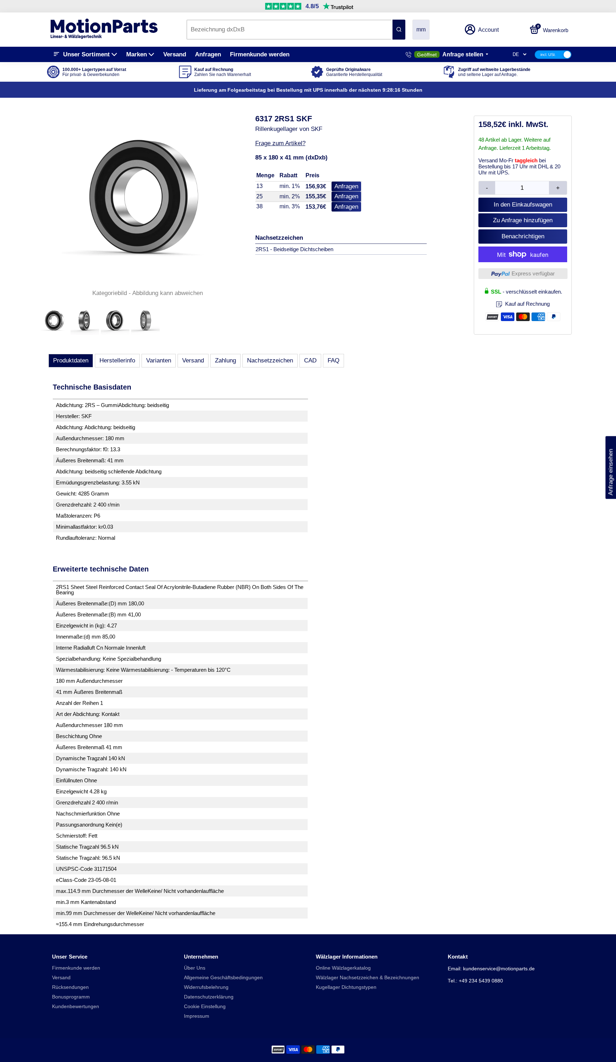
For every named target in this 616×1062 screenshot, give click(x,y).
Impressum (196, 1016)
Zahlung (225, 360)
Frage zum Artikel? (280, 143)
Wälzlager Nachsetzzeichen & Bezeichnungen (367, 977)
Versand (174, 54)
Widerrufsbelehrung (206, 987)
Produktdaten (70, 360)
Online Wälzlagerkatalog (343, 968)
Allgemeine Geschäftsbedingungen (223, 977)
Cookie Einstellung (205, 1006)
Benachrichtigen (523, 236)
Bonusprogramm (71, 997)
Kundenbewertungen (75, 1006)
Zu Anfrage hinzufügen (523, 220)
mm (421, 29)
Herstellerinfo (117, 360)
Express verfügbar (533, 273)
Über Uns (194, 968)
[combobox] (288, 30)
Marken (136, 54)
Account (488, 30)
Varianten (158, 360)
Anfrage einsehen (610, 467)
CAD (310, 360)
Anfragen (208, 54)
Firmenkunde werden (259, 54)
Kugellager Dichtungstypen (346, 987)
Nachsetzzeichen (270, 360)
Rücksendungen (70, 987)
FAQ (333, 360)
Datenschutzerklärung (208, 997)
